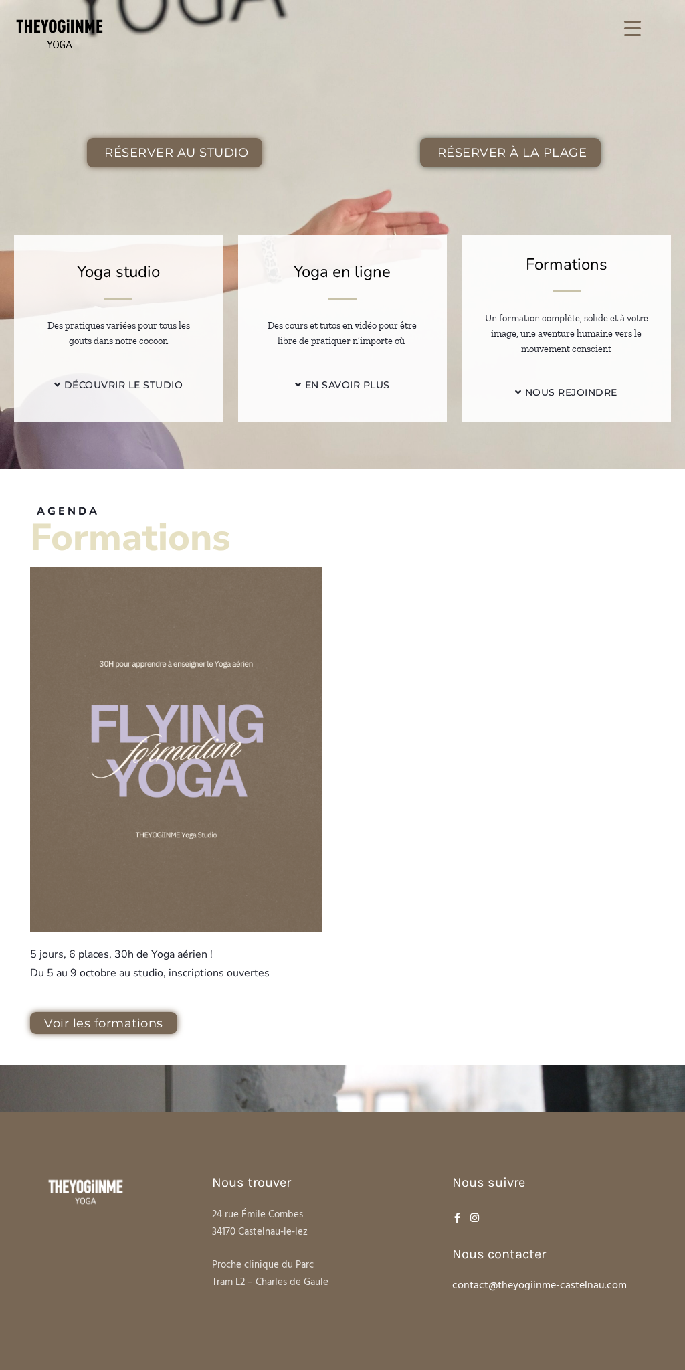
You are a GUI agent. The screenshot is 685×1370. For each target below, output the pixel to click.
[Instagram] (475, 1218)
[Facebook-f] (457, 1218)
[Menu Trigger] (632, 28)
